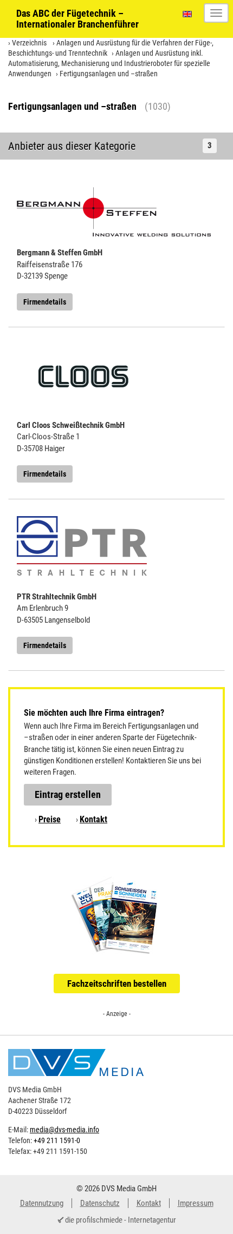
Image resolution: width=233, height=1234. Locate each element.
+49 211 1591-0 (57, 1140)
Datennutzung (41, 1203)
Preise (49, 819)
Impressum (195, 1203)
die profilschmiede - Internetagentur (120, 1220)
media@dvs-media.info (64, 1129)
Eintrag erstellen (68, 794)
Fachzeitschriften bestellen (116, 983)
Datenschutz (100, 1203)
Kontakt (93, 819)
